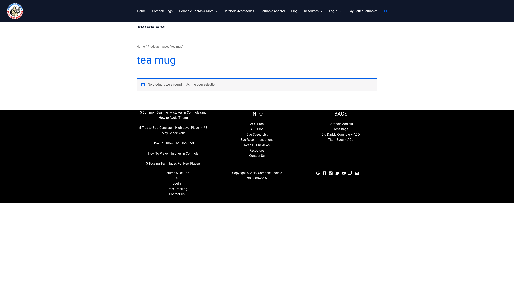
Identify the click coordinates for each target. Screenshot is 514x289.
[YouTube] (344, 173)
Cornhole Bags (162, 11)
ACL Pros (256, 129)
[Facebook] (324, 173)
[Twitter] (337, 173)
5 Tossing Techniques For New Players (173, 163)
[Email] (357, 173)
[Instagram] (331, 173)
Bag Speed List (257, 134)
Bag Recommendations (256, 140)
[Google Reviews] (318, 173)
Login (333, 11)
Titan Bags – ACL (340, 140)
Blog (294, 11)
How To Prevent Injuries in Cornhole (173, 153)
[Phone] (350, 173)
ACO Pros (257, 124)
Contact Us (257, 156)
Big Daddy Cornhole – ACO (341, 134)
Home (141, 11)
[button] (215, 11)
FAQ (177, 178)
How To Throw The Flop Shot (173, 143)
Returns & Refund (176, 173)
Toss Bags (340, 129)
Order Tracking (176, 189)
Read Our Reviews (257, 145)
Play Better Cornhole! (362, 11)
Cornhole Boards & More (196, 11)
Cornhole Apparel (272, 11)
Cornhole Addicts (341, 124)
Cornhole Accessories (239, 11)
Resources (311, 11)
